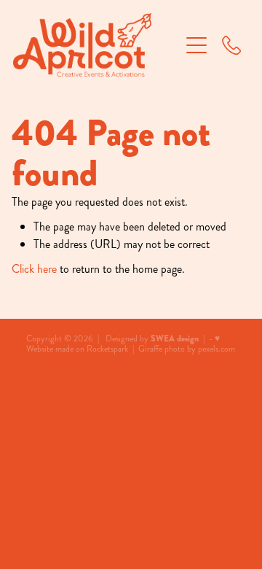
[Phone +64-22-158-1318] (231, 45)
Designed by (152, 339)
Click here (34, 268)
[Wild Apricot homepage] (96, 45)
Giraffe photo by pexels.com (186, 349)
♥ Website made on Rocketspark (123, 344)
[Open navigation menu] (196, 45)
